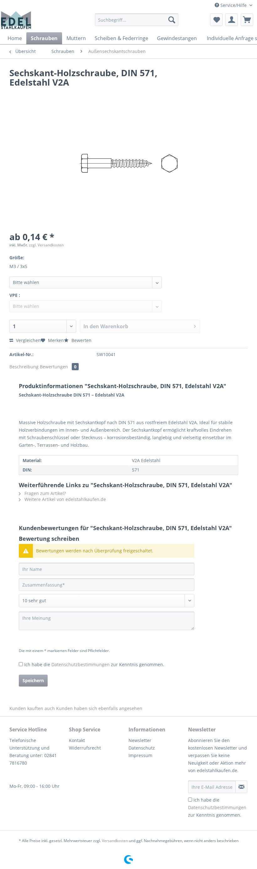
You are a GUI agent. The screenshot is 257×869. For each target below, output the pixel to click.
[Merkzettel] (216, 19)
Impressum (140, 755)
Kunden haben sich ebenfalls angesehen (99, 708)
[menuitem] (137, 22)
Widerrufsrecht (85, 748)
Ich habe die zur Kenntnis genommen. (94, 664)
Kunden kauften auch (32, 708)
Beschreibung (24, 367)
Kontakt (77, 740)
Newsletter (139, 740)
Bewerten (81, 340)
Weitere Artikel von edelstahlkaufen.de (64, 499)
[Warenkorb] (247, 19)
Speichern (33, 680)
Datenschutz (141, 748)
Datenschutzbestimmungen (80, 664)
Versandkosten (115, 840)
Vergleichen (28, 340)
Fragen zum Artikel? (44, 493)
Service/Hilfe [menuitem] (233, 5)
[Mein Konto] (231, 19)
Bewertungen (58, 367)
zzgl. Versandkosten (46, 245)
